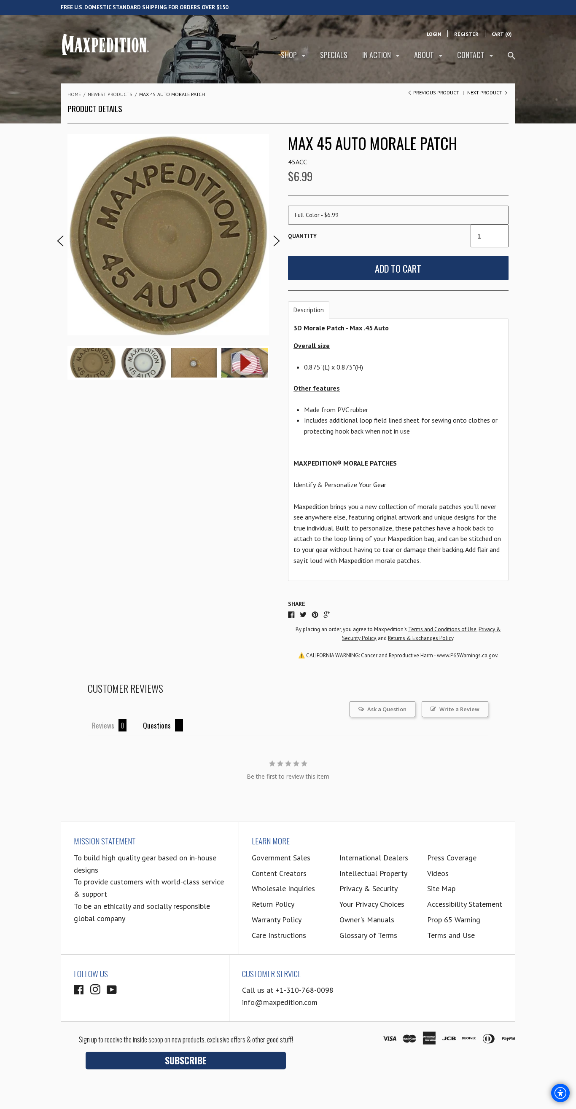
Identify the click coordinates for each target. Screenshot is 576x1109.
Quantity (302, 236)
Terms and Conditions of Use (442, 629)
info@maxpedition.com (280, 1002)
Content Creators (279, 873)
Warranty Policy (276, 919)
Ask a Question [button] (386, 709)
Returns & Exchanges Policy (420, 638)
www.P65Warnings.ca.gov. (467, 655)
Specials (333, 54)
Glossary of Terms (368, 935)
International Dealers (373, 858)
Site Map (441, 888)
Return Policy (273, 904)
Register (466, 34)
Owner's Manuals (366, 919)
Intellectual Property (373, 873)
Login (434, 34)
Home (74, 94)
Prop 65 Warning (453, 919)
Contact (471, 54)
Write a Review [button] (459, 709)
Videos (438, 873)
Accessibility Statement (464, 904)
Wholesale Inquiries (283, 888)
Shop (290, 54)
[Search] (511, 59)
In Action (377, 54)
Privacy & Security (368, 888)
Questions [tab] (157, 725)
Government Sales (281, 858)
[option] (168, 234)
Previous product (436, 92)
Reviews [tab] (103, 725)
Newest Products (110, 94)
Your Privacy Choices (371, 904)
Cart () (501, 34)
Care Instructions (279, 935)
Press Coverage (451, 858)
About (425, 54)
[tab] (308, 310)
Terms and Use (451, 935)
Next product (485, 92)
